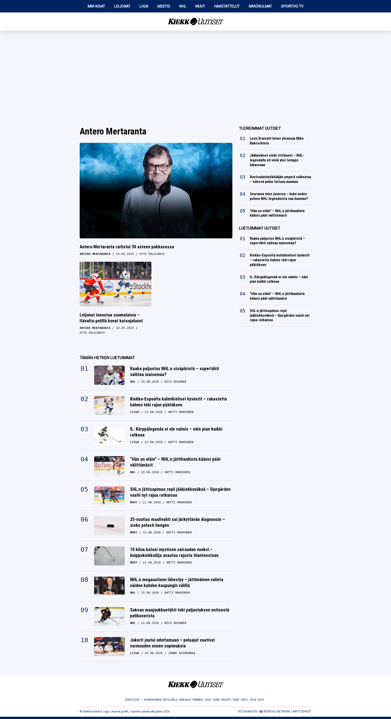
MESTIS (163, 6)
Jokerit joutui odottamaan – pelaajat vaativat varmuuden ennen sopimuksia (172, 643)
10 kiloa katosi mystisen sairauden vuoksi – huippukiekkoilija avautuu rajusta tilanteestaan (174, 552)
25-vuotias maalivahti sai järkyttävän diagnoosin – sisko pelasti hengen (177, 522)
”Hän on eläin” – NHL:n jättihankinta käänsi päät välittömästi (175, 462)
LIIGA (143, 6)
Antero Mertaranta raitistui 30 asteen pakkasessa (127, 246)
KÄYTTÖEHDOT (302, 711)
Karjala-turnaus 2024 (195, 699)
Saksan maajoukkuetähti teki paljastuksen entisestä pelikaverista (179, 612)
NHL (182, 6)
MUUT (200, 6)
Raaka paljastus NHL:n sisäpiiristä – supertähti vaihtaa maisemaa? (174, 371)
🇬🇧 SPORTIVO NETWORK (274, 711)
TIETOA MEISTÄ (247, 711)
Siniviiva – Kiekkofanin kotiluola (151, 699)
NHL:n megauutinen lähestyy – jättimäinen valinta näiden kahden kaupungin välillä (176, 582)
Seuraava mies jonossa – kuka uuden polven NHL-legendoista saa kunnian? (279, 196)
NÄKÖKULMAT (260, 6)
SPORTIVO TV (292, 6)
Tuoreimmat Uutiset (260, 128)
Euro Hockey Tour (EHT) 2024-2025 (238, 699)
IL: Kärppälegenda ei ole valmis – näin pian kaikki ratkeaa (176, 432)
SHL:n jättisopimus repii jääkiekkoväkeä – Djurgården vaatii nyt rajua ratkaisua (180, 492)
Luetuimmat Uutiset (259, 228)
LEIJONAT (122, 6)
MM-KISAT (96, 6)
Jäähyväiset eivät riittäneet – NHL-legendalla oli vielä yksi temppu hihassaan (277, 160)
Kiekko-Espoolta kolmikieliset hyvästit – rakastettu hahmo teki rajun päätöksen (178, 401)
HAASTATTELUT (227, 6)
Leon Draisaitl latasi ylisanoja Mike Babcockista (277, 140)
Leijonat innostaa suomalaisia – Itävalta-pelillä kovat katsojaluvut (111, 318)
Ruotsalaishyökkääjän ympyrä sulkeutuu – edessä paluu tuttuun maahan (280, 179)
